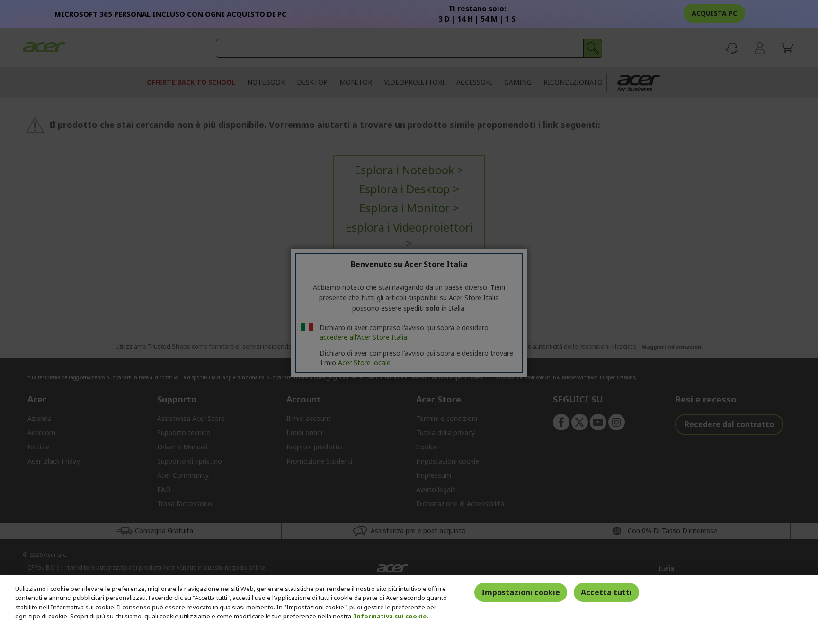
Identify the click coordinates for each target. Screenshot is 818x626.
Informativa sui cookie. (391, 616)
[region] (409, 600)
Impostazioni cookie (520, 592)
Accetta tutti (606, 592)
